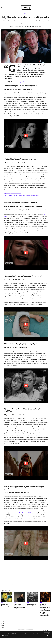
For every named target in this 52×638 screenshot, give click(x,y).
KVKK (2, 627)
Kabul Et (47, 634)
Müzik (26, 13)
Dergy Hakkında (5, 621)
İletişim (2, 625)
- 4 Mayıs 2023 (16, 26)
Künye (2, 623)
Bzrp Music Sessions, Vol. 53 (23, 513)
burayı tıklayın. (5, 635)
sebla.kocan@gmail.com (19, 82)
